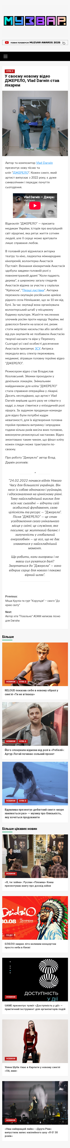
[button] (5, 56)
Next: (32, 616)
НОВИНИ (10, 682)
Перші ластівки (33, 290)
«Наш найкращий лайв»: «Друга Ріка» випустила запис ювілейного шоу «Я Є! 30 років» (31, 1132)
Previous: (32, 601)
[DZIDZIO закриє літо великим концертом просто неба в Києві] (35, 918)
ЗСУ (37, 348)
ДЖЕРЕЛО (20, 172)
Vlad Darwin (44, 163)
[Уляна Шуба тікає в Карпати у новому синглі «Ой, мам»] (35, 1041)
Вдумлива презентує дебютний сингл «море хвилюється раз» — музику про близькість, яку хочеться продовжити (34, 813)
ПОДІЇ (9, 935)
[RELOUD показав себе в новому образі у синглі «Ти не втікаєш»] (35, 664)
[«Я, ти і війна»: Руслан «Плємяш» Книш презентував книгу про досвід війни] (35, 856)
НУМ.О (9, 71)
